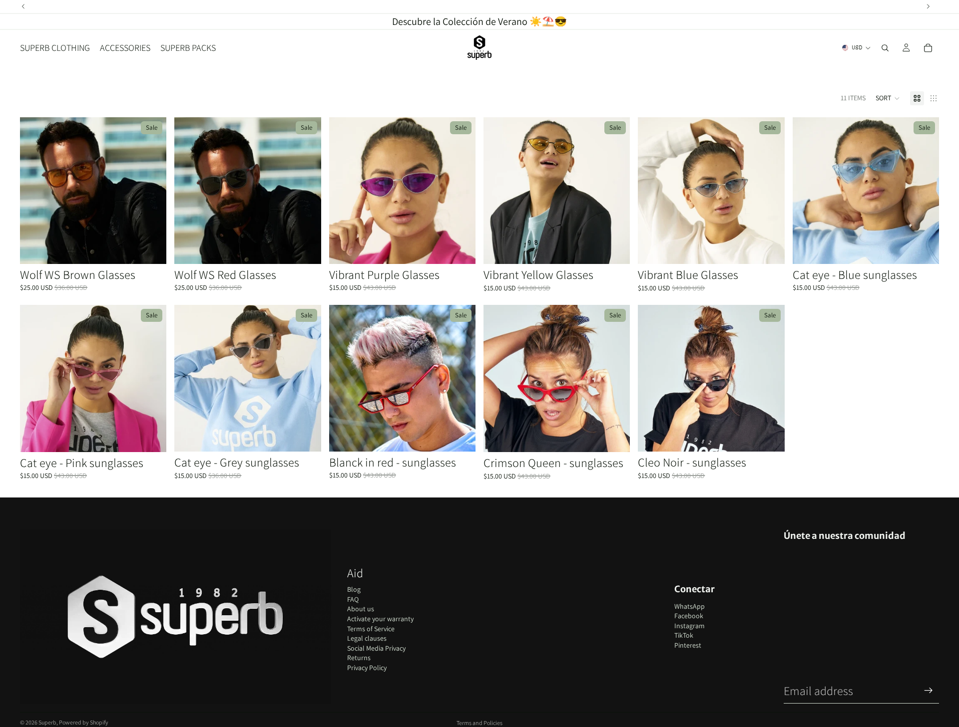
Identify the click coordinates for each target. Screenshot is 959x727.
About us (360, 608)
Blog (354, 589)
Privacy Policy (367, 667)
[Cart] (928, 48)
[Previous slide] (35, 191)
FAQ (353, 599)
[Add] (151, 248)
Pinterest (687, 645)
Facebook (688, 615)
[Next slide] (151, 191)
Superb (47, 722)
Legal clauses (367, 638)
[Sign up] (928, 690)
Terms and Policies (479, 723)
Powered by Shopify (83, 722)
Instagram (689, 625)
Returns (359, 657)
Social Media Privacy (376, 648)
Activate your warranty (380, 618)
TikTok (683, 635)
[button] (888, 98)
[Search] (885, 48)
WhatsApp (689, 606)
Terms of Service (371, 628)
